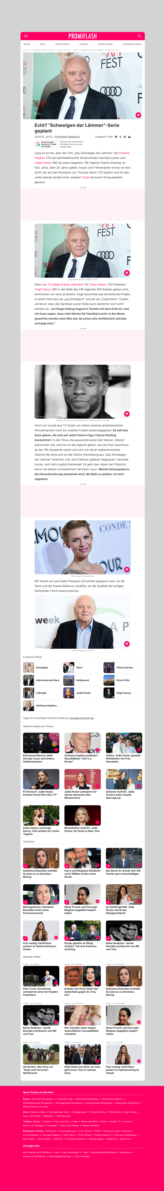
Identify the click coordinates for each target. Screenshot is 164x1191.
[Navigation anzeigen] (25, 36)
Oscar (86, 177)
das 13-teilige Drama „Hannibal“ (63, 284)
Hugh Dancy (43, 289)
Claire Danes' (98, 284)
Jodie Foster (43, 162)
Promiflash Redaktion (67, 136)
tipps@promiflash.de (82, 718)
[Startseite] (82, 36)
